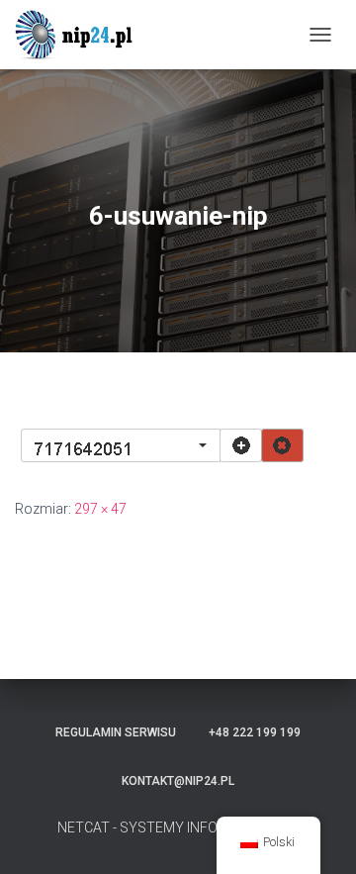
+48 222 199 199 (255, 732)
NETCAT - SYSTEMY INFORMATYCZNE (178, 827)
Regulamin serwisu (115, 732)
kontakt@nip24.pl (178, 781)
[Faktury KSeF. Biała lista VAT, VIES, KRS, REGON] (84, 34)
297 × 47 (100, 509)
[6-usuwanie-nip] (162, 444)
